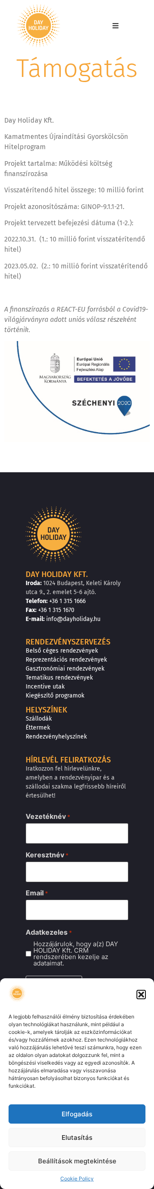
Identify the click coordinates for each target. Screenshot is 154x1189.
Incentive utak (45, 686)
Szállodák (39, 718)
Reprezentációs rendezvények (66, 659)
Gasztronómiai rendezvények (65, 668)
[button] (141, 994)
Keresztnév (47, 854)
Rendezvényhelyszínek (56, 736)
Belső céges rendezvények (62, 650)
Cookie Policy (77, 1178)
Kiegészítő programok (55, 695)
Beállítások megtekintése (77, 1161)
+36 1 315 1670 (56, 610)
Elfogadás (77, 1114)
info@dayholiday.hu (73, 619)
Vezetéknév (48, 816)
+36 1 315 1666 (67, 601)
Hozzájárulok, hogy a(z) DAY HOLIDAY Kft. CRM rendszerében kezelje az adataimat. (75, 953)
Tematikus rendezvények (59, 677)
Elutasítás (77, 1137)
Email (37, 892)
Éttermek (38, 727)
